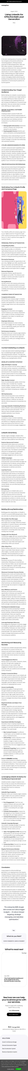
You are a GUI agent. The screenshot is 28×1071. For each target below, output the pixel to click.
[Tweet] (14, 923)
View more (21, 1066)
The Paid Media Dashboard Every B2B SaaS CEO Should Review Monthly (13, 979)
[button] (25, 5)
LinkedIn (9, 758)
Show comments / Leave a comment (14, 941)
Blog (14, 23)
